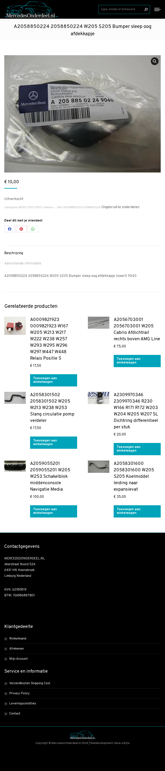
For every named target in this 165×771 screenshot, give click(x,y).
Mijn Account (18, 659)
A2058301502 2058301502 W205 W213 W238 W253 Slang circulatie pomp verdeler (52, 408)
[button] (155, 61)
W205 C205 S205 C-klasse (35, 207)
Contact (14, 714)
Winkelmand (17, 639)
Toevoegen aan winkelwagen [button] (45, 380)
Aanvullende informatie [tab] (22, 263)
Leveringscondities (22, 704)
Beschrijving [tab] (13, 253)
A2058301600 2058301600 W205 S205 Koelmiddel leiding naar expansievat (134, 476)
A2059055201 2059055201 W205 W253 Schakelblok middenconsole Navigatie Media (50, 476)
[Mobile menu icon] (157, 9)
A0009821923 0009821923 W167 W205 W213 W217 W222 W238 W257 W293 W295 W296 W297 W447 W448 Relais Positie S (49, 339)
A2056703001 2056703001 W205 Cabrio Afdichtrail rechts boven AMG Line (137, 329)
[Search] (145, 9)
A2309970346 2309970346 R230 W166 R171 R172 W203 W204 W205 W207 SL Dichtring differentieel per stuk (136, 411)
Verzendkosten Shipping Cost (29, 683)
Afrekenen (16, 649)
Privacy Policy (19, 694)
